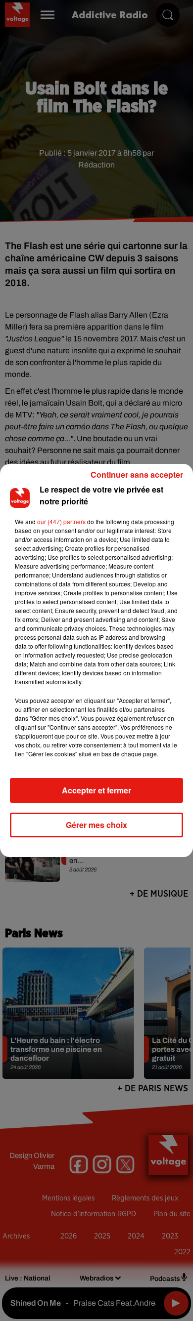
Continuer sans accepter (137, 474)
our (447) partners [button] (61, 521)
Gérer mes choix (96, 824)
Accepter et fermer (96, 790)
